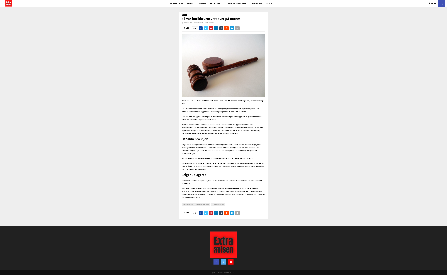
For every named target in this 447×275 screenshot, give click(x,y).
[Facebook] (430, 3)
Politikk (191, 3)
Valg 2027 (270, 3)
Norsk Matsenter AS (202, 204)
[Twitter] (432, 3)
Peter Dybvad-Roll (218, 204)
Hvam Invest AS (188, 204)
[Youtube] (435, 3)
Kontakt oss (256, 3)
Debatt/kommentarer (236, 3)
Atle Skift (186, 22)
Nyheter (202, 3)
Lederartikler (176, 3)
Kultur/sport (216, 3)
